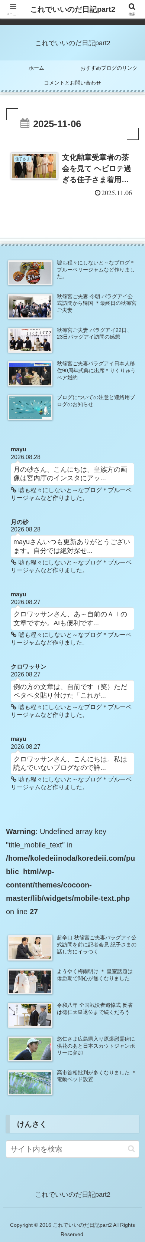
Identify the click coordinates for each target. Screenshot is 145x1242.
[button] (131, 1148)
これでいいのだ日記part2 (72, 9)
